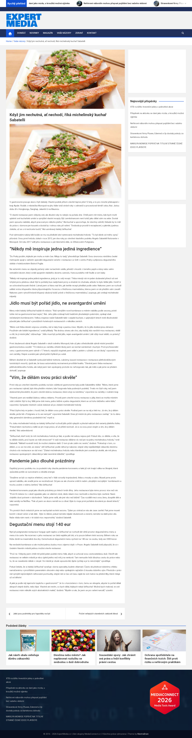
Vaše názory (64, 33)
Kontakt (91, 33)
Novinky (34, 33)
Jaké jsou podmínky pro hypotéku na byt (31, 613)
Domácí (21, 33)
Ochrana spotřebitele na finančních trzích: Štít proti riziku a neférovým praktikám (162, 658)
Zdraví (79, 33)
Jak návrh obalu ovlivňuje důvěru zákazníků (23, 656)
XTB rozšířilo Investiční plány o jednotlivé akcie (151, 107)
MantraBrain (143, 734)
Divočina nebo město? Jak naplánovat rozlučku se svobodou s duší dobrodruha (71, 658)
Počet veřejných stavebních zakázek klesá (98, 613)
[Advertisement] (157, 71)
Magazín (48, 33)
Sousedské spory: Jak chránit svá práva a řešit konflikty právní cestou (117, 658)
